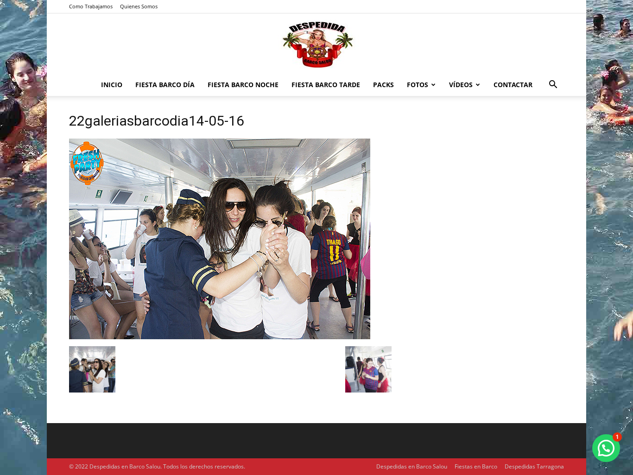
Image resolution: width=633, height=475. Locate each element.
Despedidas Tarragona (534, 466)
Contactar (513, 84)
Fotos (417, 84)
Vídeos (461, 84)
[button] (553, 85)
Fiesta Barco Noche (243, 84)
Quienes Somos (139, 6)
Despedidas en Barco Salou (411, 466)
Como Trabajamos (91, 6)
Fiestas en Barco (476, 466)
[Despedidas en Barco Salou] (316, 44)
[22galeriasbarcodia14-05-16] (219, 337)
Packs (383, 84)
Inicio (111, 84)
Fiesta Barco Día (165, 84)
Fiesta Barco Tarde (325, 84)
